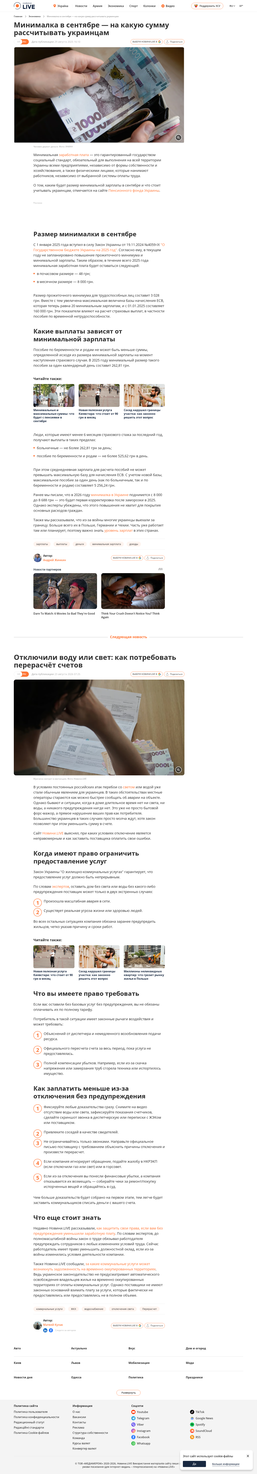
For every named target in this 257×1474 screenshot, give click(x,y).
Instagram (144, 1431)
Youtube (142, 1412)
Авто (17, 1348)
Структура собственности (90, 1433)
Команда (79, 1438)
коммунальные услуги (49, 1309)
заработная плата (74, 154)
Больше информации (226, 1464)
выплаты (61, 544)
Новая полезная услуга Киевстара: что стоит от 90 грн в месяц (98, 413)
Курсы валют (81, 1443)
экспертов (60, 886)
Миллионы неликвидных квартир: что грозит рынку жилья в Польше (144, 975)
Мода (190, 1363)
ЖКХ (73, 1309)
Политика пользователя (31, 1412)
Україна (63, 6)
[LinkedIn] (45, 1330)
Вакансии (79, 1417)
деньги (80, 544)
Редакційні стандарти (29, 1427)
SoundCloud (204, 1431)
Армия (97, 6)
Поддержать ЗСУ (209, 6)
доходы (133, 544)
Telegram (143, 1418)
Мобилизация (138, 1363)
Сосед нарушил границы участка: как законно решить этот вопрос (142, 413)
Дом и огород (196, 1348)
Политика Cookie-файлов (31, 1433)
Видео (170, 6)
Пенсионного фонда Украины (133, 190)
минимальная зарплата (106, 544)
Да (194, 1464)
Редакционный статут (29, 1422)
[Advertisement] (97, 213)
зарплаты (42, 544)
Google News (204, 1418)
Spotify (200, 1424)
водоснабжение (93, 1309)
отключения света (123, 1309)
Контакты (79, 1422)
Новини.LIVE (52, 833)
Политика (135, 1377)
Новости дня (23, 1377)
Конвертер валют (85, 1448)
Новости (81, 6)
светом (129, 787)
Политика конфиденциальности (36, 1417)
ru (231, 6)
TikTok (200, 1412)
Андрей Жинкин (54, 560)
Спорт (133, 6)
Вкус (131, 1348)
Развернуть (129, 1392)
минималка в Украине (109, 494)
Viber (140, 1424)
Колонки (149, 6)
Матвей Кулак (53, 1325)
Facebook (143, 1437)
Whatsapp (143, 1443)
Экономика (116, 6)
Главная (18, 16)
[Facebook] (51, 1330)
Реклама (78, 1427)
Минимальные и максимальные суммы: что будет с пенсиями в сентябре (53, 415)
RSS (198, 1437)
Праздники (194, 1377)
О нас (76, 1412)
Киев (17, 1363)
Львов (75, 1363)
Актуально (79, 1348)
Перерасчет (149, 1309)
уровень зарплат (118, 530)
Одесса (76, 1377)
